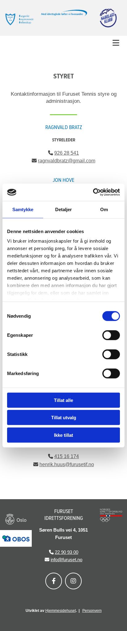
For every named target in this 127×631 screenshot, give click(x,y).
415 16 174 (66, 456)
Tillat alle (63, 400)
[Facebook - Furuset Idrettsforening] (53, 581)
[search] (119, 51)
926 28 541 (66, 153)
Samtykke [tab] (23, 209)
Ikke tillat (63, 434)
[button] (63, 43)
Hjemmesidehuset (60, 610)
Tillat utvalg (63, 417)
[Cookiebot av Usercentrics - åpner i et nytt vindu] (93, 192)
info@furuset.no (66, 559)
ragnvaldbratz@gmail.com (66, 160)
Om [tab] (104, 209)
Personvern (92, 610)
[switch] (111, 335)
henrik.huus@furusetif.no (66, 464)
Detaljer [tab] (63, 209)
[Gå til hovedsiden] (19, 19)
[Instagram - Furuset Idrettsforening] (73, 581)
